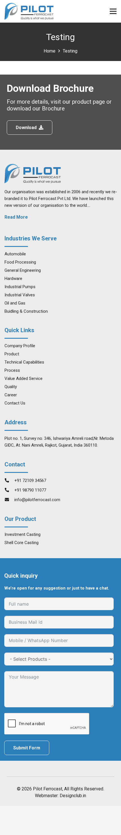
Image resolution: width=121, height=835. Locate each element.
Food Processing (20, 262)
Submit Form (26, 748)
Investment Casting (23, 534)
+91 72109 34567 (30, 480)
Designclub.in (73, 795)
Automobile (15, 253)
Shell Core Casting (22, 542)
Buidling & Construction (26, 311)
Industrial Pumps (20, 286)
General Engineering (23, 270)
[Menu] (113, 11)
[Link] (29, 11)
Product (12, 353)
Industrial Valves (20, 294)
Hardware (13, 278)
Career (11, 394)
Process (12, 370)
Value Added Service (23, 378)
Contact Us (15, 403)
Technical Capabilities (24, 362)
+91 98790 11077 (30, 490)
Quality (11, 386)
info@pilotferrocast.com (37, 499)
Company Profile (20, 345)
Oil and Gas (15, 303)
